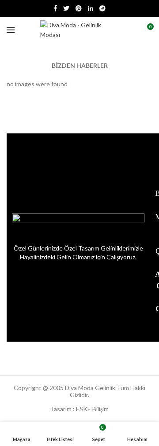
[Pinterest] (78, 8)
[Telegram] (102, 8)
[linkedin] (90, 8)
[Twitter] (66, 8)
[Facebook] (55, 8)
